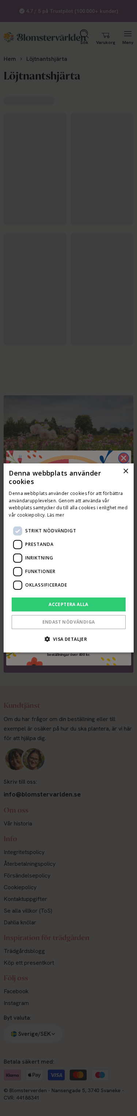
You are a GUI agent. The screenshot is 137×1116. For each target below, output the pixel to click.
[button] (68, 639)
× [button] (125, 471)
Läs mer (55, 515)
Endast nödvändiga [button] (68, 622)
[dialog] (68, 558)
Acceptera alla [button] (68, 604)
